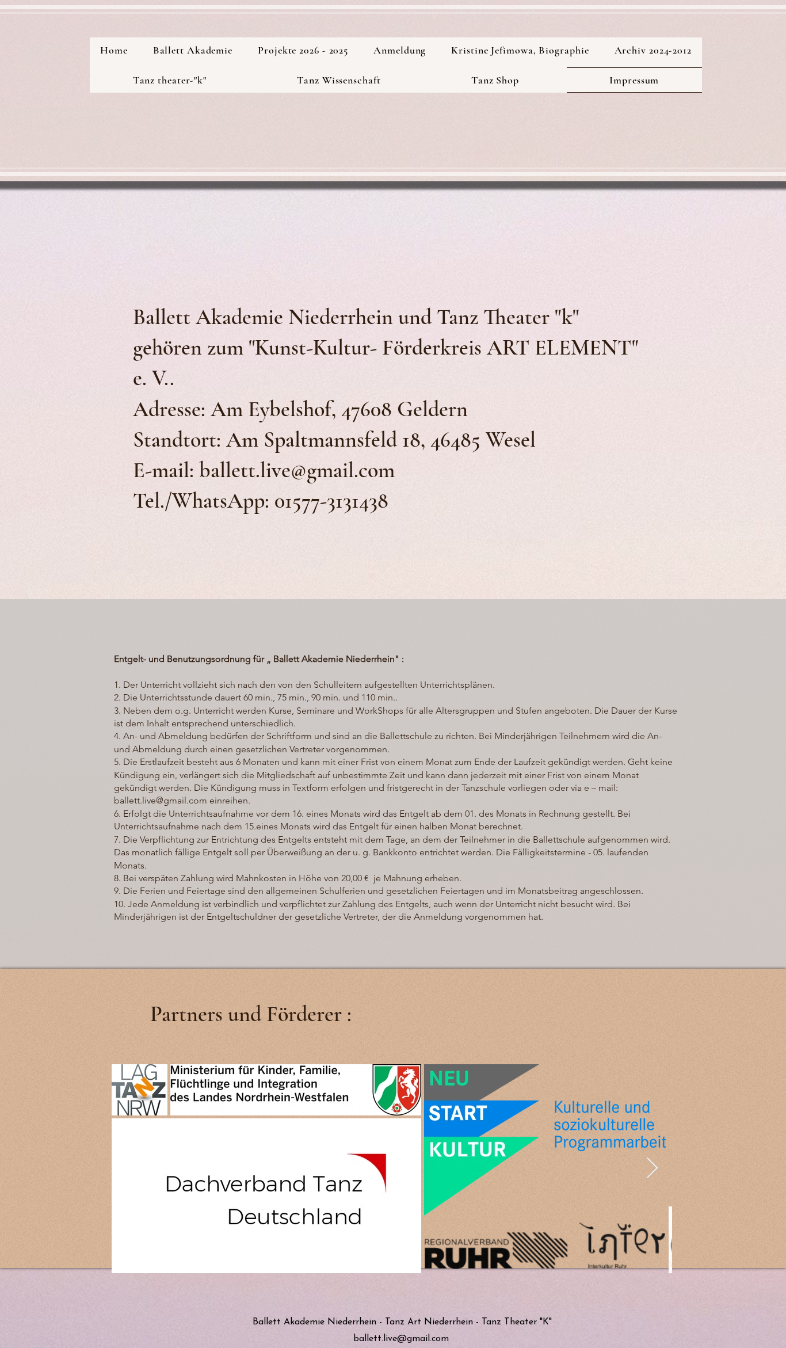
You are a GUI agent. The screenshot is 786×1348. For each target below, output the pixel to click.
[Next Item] (652, 1168)
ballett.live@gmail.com (160, 800)
